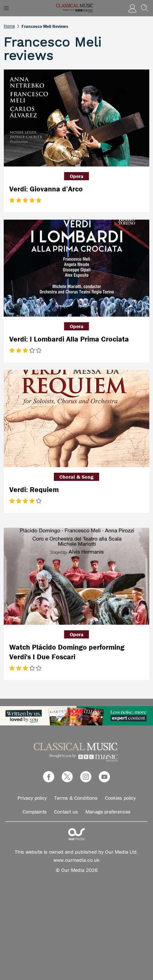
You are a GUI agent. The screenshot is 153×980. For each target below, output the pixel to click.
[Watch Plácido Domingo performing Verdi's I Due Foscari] (76, 576)
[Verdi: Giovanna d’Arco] (76, 117)
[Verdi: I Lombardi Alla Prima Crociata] (76, 268)
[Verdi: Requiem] (76, 418)
